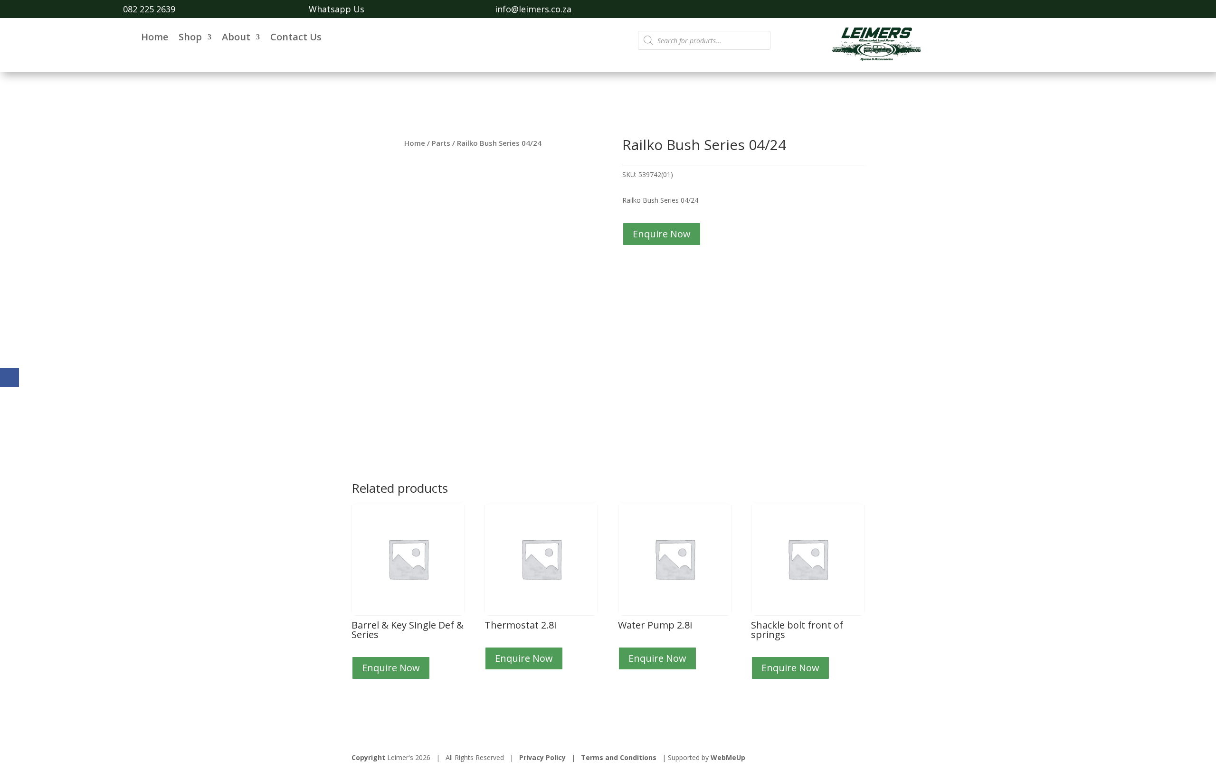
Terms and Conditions (618, 757)
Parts (441, 143)
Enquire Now (662, 233)
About (236, 38)
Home (154, 38)
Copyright (368, 757)
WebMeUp (728, 757)
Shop (190, 38)
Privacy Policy (542, 757)
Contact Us (296, 38)
